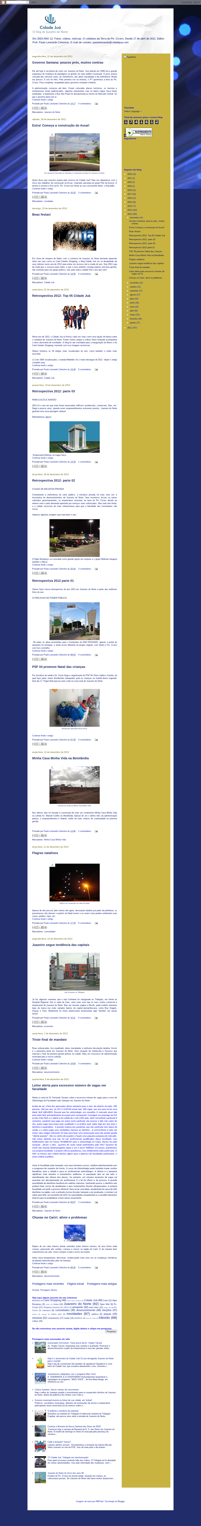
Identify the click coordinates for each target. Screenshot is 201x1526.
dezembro (134, 217)
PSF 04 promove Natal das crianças (58, 667)
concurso (46, 1310)
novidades (48, 201)
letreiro (34, 1314)
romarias (37, 1318)
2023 (129, 174)
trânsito (104, 1317)
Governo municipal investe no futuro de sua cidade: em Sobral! (63, 1400)
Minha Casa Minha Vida (55, 839)
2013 (129, 210)
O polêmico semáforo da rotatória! (63, 1411)
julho (132, 299)
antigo (106, 1307)
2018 (129, 190)
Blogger (121, 1501)
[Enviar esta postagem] (96, 103)
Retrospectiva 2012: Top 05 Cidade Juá (61, 295)
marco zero (56, 1314)
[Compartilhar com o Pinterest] (45, 108)
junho (132, 303)
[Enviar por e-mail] (33, 108)
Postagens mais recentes (48, 1283)
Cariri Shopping (52, 1300)
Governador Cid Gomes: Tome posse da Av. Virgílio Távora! (75, 1343)
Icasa (55, 1304)
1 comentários (84, 462)
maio (132, 307)
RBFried (99, 1501)
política (95, 1314)
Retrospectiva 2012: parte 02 (53, 480)
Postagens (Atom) (48, 1290)
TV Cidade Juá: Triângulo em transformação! (68, 1457)
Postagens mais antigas (102, 1283)
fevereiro (134, 319)
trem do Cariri (91, 1318)
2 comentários (84, 1202)
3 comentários (84, 193)
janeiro (133, 323)
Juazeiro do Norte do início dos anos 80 (66, 1473)
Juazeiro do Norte (52, 112)
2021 (129, 178)
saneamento (53, 1318)
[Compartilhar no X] (39, 108)
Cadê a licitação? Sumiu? (59, 1442)
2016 (129, 198)
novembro (134, 283)
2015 (129, 202)
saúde (66, 1318)
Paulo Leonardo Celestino (56, 103)
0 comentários (84, 103)
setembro (134, 291)
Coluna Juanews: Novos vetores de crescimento (57, 1389)
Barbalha (36, 1300)
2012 (129, 214)
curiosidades (50, 931)
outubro (133, 287)
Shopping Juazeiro (51, 1307)
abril (132, 311)
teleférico (78, 1318)
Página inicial (75, 1283)
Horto (48, 1304)
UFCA (66, 1307)
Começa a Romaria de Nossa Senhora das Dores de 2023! (74, 1426)
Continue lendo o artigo (42, 100)
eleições (106, 1310)
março (133, 314)
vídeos (35, 1321)
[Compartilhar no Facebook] (42, 108)
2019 (129, 186)
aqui (43, 362)
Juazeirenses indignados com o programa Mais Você (72, 1374)
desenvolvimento (52, 1072)
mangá (44, 1314)
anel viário (93, 1307)
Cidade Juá (49, 282)
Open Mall (104, 1304)
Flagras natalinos (45, 853)
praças (107, 1314)
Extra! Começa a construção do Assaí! (61, 125)
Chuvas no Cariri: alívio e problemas (59, 1217)
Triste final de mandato (49, 1039)
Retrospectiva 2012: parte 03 (53, 391)
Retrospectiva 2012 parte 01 (53, 580)
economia (48, 1026)
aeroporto (77, 1307)
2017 (129, 194)
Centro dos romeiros (74, 1300)
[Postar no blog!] (36, 108)
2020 (129, 182)
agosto (133, 294)
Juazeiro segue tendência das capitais (60, 945)
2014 (129, 206)
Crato (105, 1300)
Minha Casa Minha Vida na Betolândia (60, 758)
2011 (129, 328)
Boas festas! (41, 214)
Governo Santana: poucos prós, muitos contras (67, 62)
